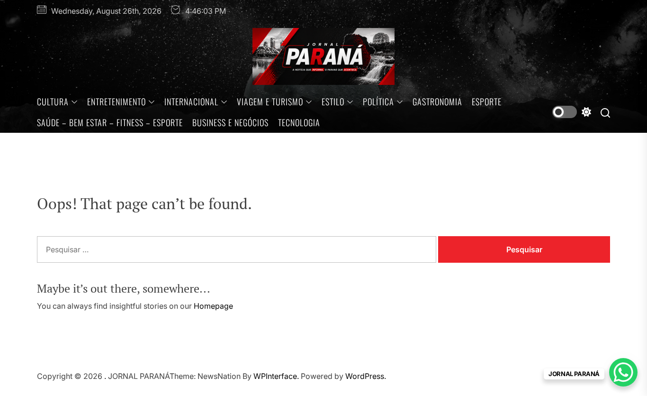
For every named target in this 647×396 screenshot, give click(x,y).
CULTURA (53, 101)
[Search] (605, 112)
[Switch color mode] (571, 112)
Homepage (213, 306)
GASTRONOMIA (437, 101)
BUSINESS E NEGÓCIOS (230, 122)
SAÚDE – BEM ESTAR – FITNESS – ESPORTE (110, 122)
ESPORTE (487, 101)
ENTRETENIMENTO (116, 101)
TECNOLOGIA (299, 122)
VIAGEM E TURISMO (270, 101)
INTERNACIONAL (191, 101)
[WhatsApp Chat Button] (623, 372)
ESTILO (333, 101)
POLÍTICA (378, 101)
